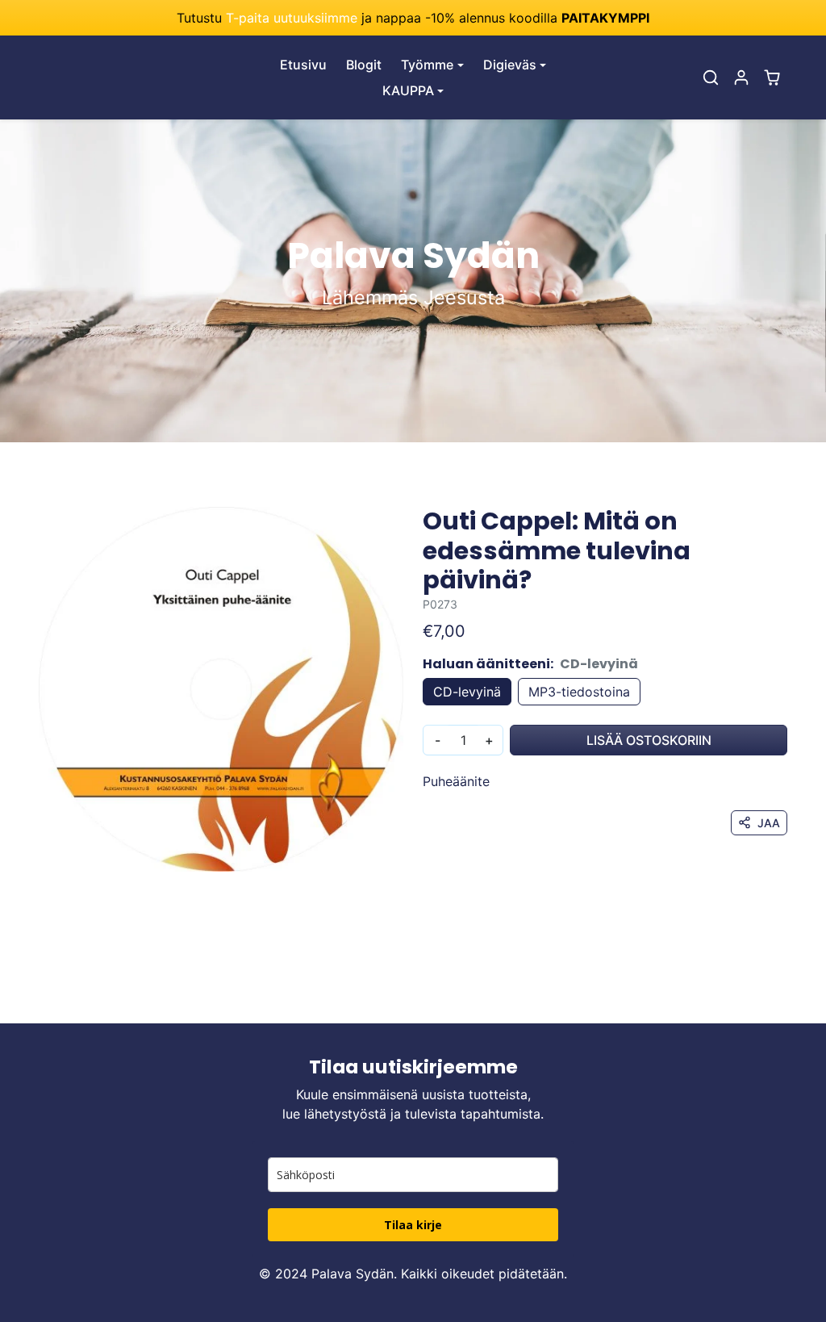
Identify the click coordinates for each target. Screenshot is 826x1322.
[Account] (741, 77)
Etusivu (303, 64)
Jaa (768, 823)
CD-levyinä (467, 692)
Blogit (364, 64)
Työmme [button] (427, 64)
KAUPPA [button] (408, 90)
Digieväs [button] (509, 64)
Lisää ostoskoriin (648, 740)
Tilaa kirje (413, 1224)
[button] (710, 77)
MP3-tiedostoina (579, 692)
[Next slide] (785, 999)
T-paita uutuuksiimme (291, 18)
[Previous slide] (40, 999)
